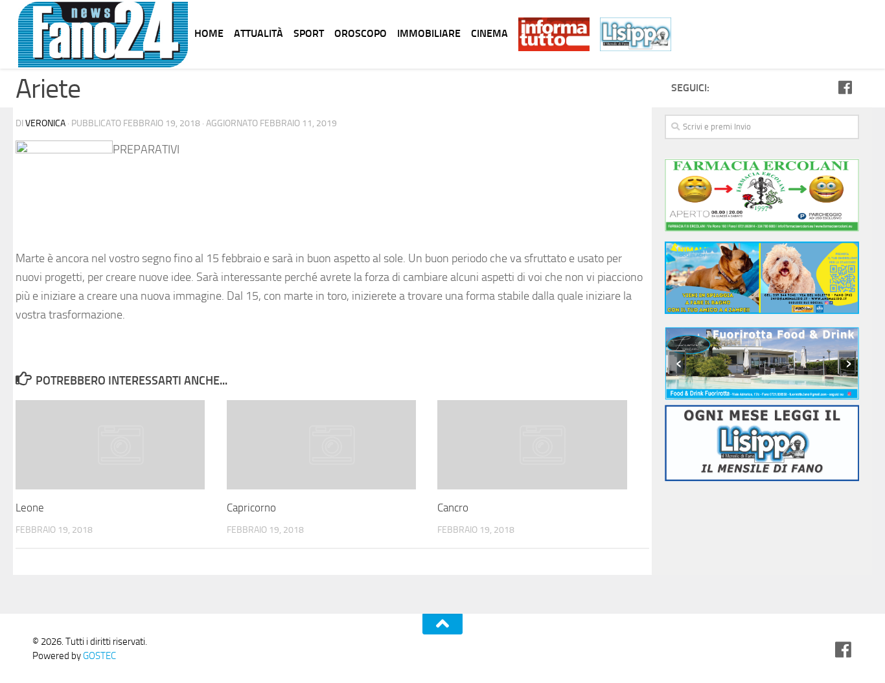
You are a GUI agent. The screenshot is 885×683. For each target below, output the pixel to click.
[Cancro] (542, 444)
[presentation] (677, 362)
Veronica (45, 123)
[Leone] (121, 444)
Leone (30, 507)
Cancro (452, 507)
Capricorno (251, 507)
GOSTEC (98, 656)
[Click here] (762, 197)
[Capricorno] (332, 444)
